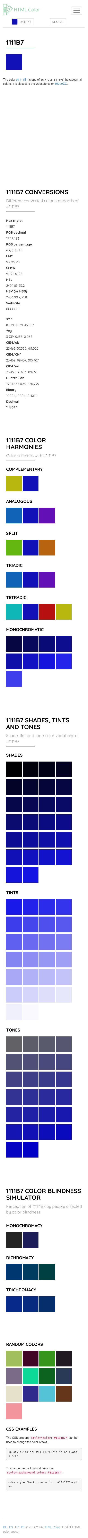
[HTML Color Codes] (23, 5)
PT (23, 1527)
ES (11, 1527)
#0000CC (61, 83)
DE (5, 1527)
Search (57, 22)
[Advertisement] (44, 131)
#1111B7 (22, 79)
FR (17, 1527)
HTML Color (52, 1527)
